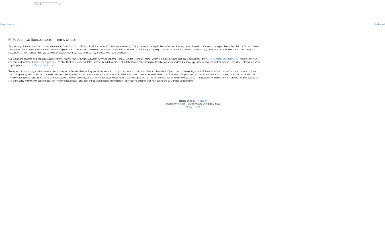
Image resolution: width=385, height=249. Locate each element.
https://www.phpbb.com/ (41, 65)
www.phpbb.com (47, 62)
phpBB (180, 103)
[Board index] (17, 9)
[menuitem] (35, 9)
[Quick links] (368, 24)
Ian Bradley (201, 100)
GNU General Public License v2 (223, 59)
